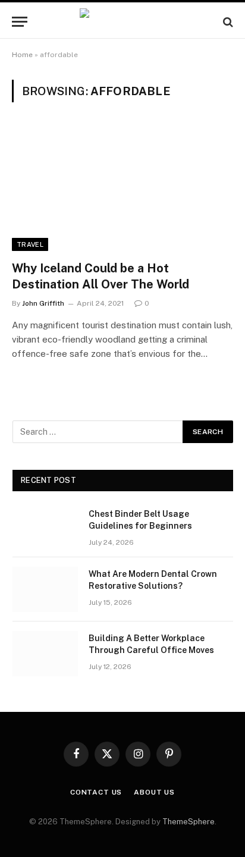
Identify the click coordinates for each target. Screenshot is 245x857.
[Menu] (19, 21)
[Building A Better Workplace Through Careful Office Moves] (45, 653)
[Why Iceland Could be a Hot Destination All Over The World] (122, 188)
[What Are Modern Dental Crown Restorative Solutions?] (45, 589)
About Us (154, 792)
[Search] (227, 21)
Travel (30, 244)
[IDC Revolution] (122, 21)
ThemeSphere (188, 821)
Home (22, 55)
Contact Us (96, 792)
